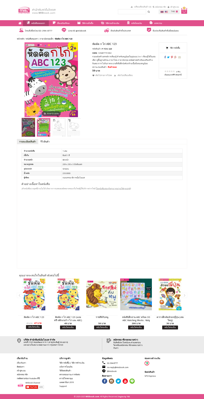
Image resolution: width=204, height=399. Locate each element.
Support (63, 386)
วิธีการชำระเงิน (78, 362)
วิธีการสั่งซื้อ (175, 48)
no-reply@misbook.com (117, 367)
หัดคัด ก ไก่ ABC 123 (34, 317)
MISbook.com (92, 396)
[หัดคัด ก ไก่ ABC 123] (28, 127)
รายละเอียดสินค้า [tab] (27, 141)
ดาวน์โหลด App (66, 378)
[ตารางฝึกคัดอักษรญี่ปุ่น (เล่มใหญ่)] (170, 294)
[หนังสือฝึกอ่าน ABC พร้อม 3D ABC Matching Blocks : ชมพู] (136, 294)
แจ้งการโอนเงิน (65, 366)
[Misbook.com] (45, 10)
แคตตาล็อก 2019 (66, 382)
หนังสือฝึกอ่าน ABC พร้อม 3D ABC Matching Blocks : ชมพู (136, 319)
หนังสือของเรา (32, 38)
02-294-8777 (112, 363)
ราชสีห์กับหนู (102, 317)
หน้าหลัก (20, 38)
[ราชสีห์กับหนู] (102, 294)
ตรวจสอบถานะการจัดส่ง (69, 374)
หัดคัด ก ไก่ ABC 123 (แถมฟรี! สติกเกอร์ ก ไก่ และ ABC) (68, 319)
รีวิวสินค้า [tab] (45, 141)
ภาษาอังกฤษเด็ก (46, 38)
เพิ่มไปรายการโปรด (103, 75)
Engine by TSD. (124, 397)
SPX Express (150, 376)
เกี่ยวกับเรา (21, 362)
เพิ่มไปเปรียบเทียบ (125, 75)
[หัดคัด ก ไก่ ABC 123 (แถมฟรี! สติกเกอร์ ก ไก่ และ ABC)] (68, 294)
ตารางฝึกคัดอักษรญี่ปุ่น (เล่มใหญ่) (170, 319)
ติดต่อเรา (20, 366)
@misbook (112, 371)
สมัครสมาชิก (160, 7)
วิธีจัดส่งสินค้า (65, 370)
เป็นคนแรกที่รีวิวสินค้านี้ (173, 75)
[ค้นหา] (149, 11)
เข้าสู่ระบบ (174, 7)
